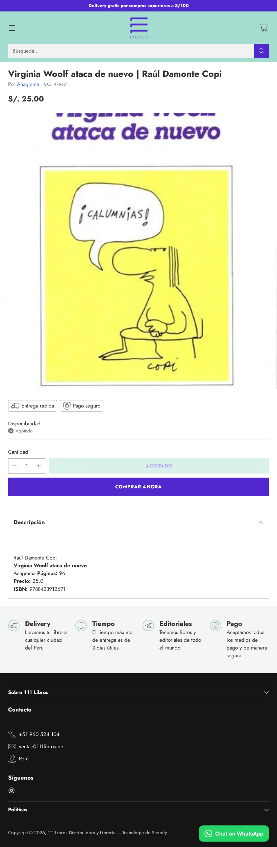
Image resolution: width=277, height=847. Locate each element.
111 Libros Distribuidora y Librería (82, 832)
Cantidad (18, 452)
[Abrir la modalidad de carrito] (263, 27)
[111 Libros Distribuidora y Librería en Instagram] (11, 791)
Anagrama (28, 84)
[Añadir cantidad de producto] (39, 466)
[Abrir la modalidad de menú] (12, 27)
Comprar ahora (138, 486)
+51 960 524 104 (39, 734)
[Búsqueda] (261, 51)
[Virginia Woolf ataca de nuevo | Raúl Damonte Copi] (138, 251)
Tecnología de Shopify (144, 832)
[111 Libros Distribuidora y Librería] (139, 27)
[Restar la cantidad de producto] (14, 466)
